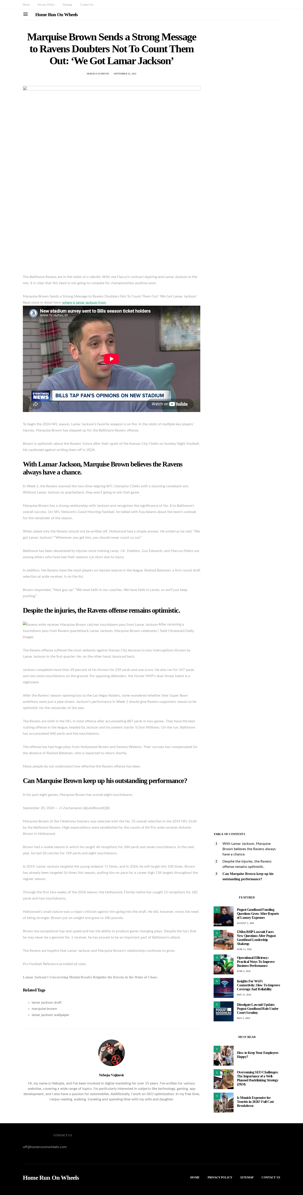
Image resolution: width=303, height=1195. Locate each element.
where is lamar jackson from (84, 302)
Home (26, 4)
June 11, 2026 (244, 949)
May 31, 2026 (244, 994)
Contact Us (86, 4)
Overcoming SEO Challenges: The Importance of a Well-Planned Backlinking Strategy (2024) (257, 1078)
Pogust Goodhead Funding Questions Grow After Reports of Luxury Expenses (258, 913)
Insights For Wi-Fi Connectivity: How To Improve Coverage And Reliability (258, 985)
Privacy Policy (46, 4)
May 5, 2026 (243, 1018)
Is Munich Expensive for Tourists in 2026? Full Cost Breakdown (255, 1102)
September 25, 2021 (125, 73)
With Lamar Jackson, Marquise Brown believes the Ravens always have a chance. (249, 849)
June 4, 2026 (243, 971)
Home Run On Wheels (56, 14)
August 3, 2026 (245, 923)
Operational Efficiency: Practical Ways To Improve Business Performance (256, 962)
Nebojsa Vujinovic (98, 73)
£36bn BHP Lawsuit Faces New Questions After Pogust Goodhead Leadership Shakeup (256, 938)
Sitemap (67, 4)
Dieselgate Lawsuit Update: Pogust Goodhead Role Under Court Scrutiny (257, 1008)
